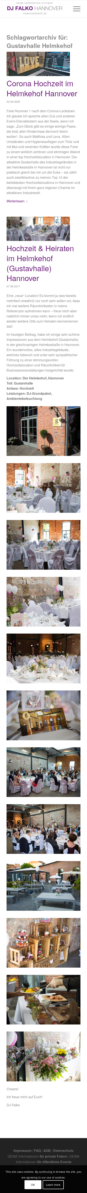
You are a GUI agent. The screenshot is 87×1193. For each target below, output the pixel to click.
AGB (47, 1150)
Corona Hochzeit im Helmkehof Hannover (42, 88)
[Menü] (74, 8)
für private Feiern (53, 1156)
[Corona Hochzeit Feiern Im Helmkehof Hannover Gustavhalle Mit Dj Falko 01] (38, 64)
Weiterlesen (15, 201)
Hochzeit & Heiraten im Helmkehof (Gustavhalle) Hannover (40, 262)
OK (33, 1184)
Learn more (53, 1184)
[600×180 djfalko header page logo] (36, 8)
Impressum (22, 1150)
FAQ (37, 1150)
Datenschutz (63, 1150)
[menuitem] (74, 8)
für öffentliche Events (54, 1161)
